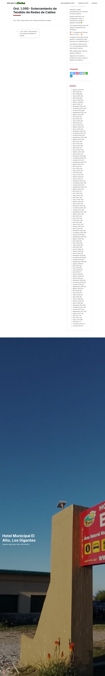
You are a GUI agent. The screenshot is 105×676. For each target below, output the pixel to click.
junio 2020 (76, 243)
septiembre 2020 (78, 237)
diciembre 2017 (78, 305)
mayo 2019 (76, 270)
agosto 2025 (77, 114)
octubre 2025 (77, 110)
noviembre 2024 (78, 133)
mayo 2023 (76, 170)
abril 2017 (76, 322)
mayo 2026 (76, 96)
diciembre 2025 (78, 106)
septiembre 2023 (78, 162)
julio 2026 (76, 92)
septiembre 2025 (78, 112)
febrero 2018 (77, 301)
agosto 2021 (77, 214)
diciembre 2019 (78, 255)
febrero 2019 (77, 276)
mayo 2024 (76, 145)
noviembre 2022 (78, 183)
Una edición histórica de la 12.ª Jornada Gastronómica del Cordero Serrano (78, 46)
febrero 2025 (77, 127)
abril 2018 (76, 297)
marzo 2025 (77, 125)
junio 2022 (76, 193)
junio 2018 (76, 293)
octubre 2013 (77, 326)
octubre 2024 (77, 135)
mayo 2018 (76, 295)
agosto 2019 (77, 264)
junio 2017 (76, 317)
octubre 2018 (77, 284)
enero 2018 (76, 303)
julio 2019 (76, 266)
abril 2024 (76, 148)
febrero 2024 (77, 152)
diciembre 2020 (78, 230)
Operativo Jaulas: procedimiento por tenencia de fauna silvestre (79, 11)
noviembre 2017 (78, 307)
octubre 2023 (77, 160)
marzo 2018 (76, 299)
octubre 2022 (77, 185)
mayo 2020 (76, 245)
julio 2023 (76, 166)
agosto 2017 (77, 313)
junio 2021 (76, 218)
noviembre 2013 (78, 324)
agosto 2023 (77, 164)
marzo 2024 (77, 150)
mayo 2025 (76, 121)
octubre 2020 (77, 235)
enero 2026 (76, 104)
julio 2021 (76, 216)
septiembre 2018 (78, 286)
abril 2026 (76, 98)
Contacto (94, 3)
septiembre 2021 (78, 212)
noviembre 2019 (78, 257)
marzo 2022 (77, 199)
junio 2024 (76, 143)
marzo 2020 (77, 249)
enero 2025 (76, 129)
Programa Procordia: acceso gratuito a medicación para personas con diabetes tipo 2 (79, 39)
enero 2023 (76, 179)
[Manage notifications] (4, 672)
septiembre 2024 (78, 137)
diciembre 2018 (78, 280)
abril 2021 (76, 222)
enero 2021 (76, 228)
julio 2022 (76, 191)
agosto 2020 (77, 239)
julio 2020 (76, 241)
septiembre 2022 (78, 187)
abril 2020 (76, 247)
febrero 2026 (77, 102)
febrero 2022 (77, 201)
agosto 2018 (77, 288)
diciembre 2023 (78, 156)
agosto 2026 (77, 90)
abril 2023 (76, 172)
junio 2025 (76, 119)
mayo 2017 (76, 319)
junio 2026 (76, 94)
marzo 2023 (77, 174)
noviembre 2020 (78, 232)
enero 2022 (76, 203)
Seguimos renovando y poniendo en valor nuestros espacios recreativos (78, 58)
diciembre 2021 (78, 206)
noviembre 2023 (78, 158)
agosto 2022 (77, 189)
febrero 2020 (77, 251)
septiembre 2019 (78, 261)
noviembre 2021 (78, 208)
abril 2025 (76, 123)
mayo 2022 (76, 195)
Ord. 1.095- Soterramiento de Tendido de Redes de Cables (32, 20)
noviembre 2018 (78, 282)
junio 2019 (76, 268)
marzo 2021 (76, 224)
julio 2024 (76, 141)
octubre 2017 (77, 309)
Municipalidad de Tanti (67, 3)
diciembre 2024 (78, 131)
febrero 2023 (77, 177)
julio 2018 (76, 290)
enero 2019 (76, 278)
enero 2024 (76, 154)
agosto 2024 (77, 139)
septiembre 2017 (78, 311)
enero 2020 (76, 253)
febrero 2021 (77, 226)
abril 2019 (76, 272)
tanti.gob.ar (11, 3)
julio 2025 (76, 116)
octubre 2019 (77, 259)
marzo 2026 (77, 100)
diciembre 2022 (78, 181)
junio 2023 (76, 168)
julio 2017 (76, 315)
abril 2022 (76, 197)
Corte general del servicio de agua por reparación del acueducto (79, 27)
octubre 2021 (77, 210)
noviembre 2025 (78, 108)
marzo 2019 (76, 274)
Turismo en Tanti (83, 3)
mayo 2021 (76, 220)
